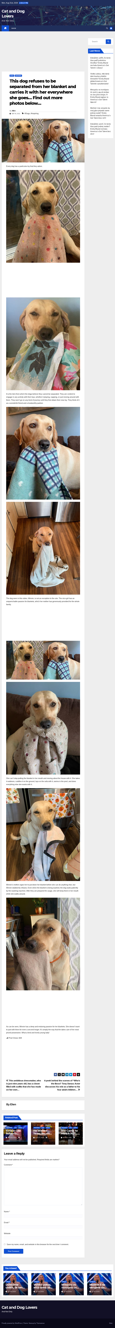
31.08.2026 (12, 1291)
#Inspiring (35, 113)
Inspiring (18, 75)
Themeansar (40, 1323)
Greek (64, 1281)
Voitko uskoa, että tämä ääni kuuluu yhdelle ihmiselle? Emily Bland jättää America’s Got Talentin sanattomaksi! (99, 79)
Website (7, 1233)
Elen (13, 111)
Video (20, 1127)
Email (7, 1222)
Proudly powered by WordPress (12, 1323)
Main (13, 28)
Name (7, 1212)
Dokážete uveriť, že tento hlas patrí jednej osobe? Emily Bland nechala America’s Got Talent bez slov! (100, 129)
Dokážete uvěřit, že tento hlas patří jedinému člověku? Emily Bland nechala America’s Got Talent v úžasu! (100, 63)
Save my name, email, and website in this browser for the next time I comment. (38, 1244)
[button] (107, 28)
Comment (8, 1165)
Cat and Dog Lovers (19, 1307)
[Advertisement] (43, 55)
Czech (8, 1281)
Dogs (12, 75)
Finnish (36, 1281)
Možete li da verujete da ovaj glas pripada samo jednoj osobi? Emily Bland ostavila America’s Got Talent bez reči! (100, 113)
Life (15, 1127)
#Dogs (27, 113)
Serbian (92, 1281)
